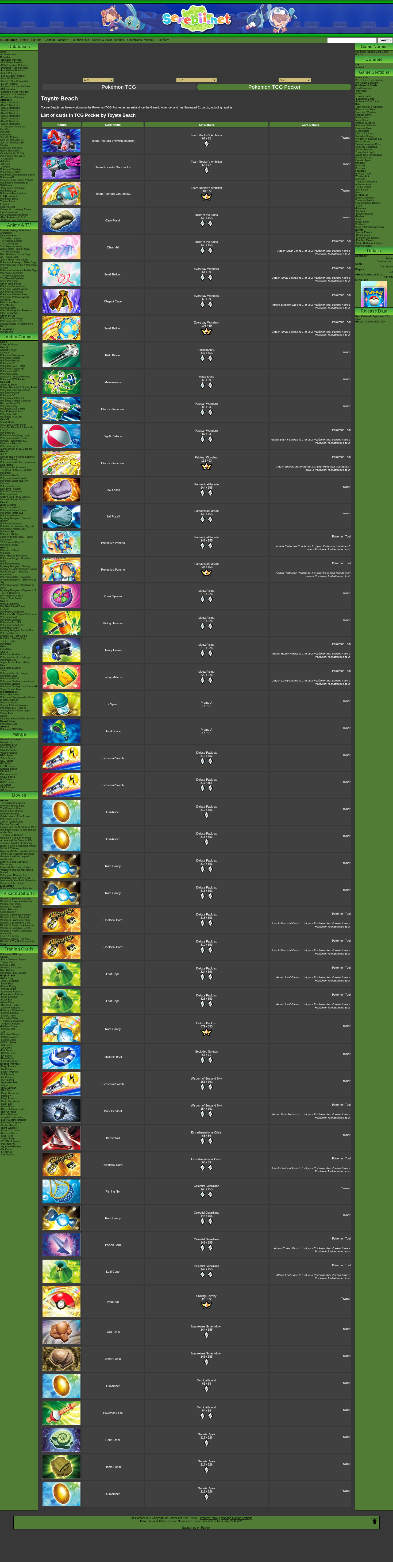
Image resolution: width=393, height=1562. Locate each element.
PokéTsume (6, 331)
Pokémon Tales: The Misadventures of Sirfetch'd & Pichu (16, 324)
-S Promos (6, 1152)
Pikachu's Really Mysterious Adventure (16, 932)
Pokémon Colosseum (12, 611)
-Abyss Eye (6, 1085)
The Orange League (11, 241)
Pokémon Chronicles (11, 273)
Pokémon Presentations (13, 193)
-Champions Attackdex (13, 126)
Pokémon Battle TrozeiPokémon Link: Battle (18, 463)
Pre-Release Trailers (366, 82)
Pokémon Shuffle (9, 475)
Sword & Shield (8, 384)
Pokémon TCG (119, 87)
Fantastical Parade (206, 484)
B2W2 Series (7, 782)
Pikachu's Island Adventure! (15, 920)
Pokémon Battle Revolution (15, 577)
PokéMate (5, 643)
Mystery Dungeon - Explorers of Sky (18, 581)
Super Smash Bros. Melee (14, 662)
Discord (63, 39)
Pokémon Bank (8, 459)
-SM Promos (7, 1074)
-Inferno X (5, 1095)
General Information (11, 739)
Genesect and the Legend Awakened (14, 857)
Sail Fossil (113, 516)
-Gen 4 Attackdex (10, 110)
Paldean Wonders (206, 403)
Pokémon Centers (10, 172)
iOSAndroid (359, 66)
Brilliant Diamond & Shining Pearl (18, 387)
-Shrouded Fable (9, 1018)
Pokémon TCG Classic (13, 973)
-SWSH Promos (9, 1071)
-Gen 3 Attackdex (10, 108)
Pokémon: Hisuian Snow (14, 294)
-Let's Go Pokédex (10, 78)
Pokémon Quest (9, 446)
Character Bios (8, 235)
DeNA (389, 258)
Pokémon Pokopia (10, 358)
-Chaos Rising (8, 986)
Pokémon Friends (10, 360)
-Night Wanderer (9, 1128)
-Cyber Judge (7, 1138)
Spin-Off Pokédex (10, 137)
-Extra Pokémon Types (13, 959)
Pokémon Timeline (10, 169)
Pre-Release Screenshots (369, 80)
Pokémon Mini (8, 660)
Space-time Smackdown (206, 1326)
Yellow (3, 670)
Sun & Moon (7, 422)
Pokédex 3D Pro (9, 534)
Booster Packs (363, 173)
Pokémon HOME (9, 392)
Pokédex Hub (80, 39)
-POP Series (7, 1079)
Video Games (19, 336)
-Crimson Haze (8, 1133)
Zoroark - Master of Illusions (16, 843)
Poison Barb (113, 1245)
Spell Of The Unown (11, 811)
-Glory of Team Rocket (13, 1109)
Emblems (360, 224)
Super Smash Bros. (11, 689)
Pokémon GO (7, 363)
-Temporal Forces (10, 1023)
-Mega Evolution (9, 997)
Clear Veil (113, 247)
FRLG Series (7, 766)
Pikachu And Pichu (10, 904)
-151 (2, 1031)
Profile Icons (362, 221)
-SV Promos (7, 1069)
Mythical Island (206, 1380)
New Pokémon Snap (11, 411)
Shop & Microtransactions (369, 227)
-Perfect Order (8, 989)
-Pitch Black (7, 983)
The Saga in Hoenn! (11, 246)
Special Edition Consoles (14, 705)
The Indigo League (10, 238)
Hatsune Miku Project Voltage (16, 180)
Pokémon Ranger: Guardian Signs (15, 559)
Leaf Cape (113, 974)
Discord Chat (7, 206)
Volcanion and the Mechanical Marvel (16, 871)
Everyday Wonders (206, 268)
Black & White (8, 505)
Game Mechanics (10, 150)
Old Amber (113, 812)
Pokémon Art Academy (13, 467)
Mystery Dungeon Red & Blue (16, 630)
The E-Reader (8, 641)
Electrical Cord (112, 920)
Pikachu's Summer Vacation (15, 898)
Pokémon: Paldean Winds (14, 297)
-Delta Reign (7, 978)
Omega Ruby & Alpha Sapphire (17, 456)
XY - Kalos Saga (9, 257)
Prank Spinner (113, 596)
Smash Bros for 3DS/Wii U (15, 497)
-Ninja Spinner (8, 1087)
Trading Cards (19, 949)
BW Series (6, 779)
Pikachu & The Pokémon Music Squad (17, 942)
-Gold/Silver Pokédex (12, 62)
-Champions (7, 158)
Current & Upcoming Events (16, 209)
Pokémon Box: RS (10, 622)
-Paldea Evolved (9, 1037)
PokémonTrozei (9, 633)
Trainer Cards (8, 962)
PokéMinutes (7, 305)
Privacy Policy (209, 1518)
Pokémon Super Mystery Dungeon (14, 482)
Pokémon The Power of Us (15, 878)
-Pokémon (361, 90)
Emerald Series (8, 769)
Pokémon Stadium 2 (11, 654)
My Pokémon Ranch (11, 595)
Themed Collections (366, 181)
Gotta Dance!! (8, 912)
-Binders (359, 216)
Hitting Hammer (113, 623)
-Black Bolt (6, 999)
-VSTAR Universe (10, 1141)
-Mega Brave (7, 1098)
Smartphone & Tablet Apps (15, 710)
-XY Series (6, 1047)
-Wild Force (6, 1136)
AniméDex (6, 233)
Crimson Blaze (363, 128)
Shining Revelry (206, 1296)
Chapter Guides (9, 750)
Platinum (5, 553)
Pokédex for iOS (9, 545)
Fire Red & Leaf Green (12, 606)
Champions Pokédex (140, 39)
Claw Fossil (112, 220)
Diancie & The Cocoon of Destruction (14, 863)
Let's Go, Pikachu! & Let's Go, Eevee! (17, 428)
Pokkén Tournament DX (13, 440)
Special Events (363, 232)
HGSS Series (7, 777)
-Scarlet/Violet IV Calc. (13, 153)
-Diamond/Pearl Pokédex (14, 68)
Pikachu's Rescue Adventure (16, 901)
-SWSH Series (8, 1042)
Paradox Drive (363, 115)
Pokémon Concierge (11, 318)
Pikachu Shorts (19, 893)
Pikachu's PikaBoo (10, 906)
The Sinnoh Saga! (10, 251)
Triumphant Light (364, 152)
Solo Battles (362, 189)
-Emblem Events (364, 240)
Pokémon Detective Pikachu (16, 888)
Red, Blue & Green (10, 668)
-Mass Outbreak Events (368, 243)
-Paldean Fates (8, 1026)
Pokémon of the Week (12, 156)
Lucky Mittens (113, 677)
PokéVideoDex (8, 307)
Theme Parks (7, 201)
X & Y (3, 454)
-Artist (358, 93)
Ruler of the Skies (206, 214)
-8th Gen (5, 164)
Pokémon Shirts (9, 198)
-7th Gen (5, 166)
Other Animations (10, 313)
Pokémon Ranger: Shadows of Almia (17, 586)
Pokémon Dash (8, 617)
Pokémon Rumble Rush (13, 438)
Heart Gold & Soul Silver (13, 555)
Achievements (363, 184)
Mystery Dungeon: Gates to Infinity (15, 519)
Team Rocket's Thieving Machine (112, 140)
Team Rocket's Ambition (206, 135)
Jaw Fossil (113, 490)
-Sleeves (360, 211)
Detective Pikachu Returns (15, 376)
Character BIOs (9, 744)
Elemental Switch (113, 758)
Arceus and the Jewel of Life (16, 840)
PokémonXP (7, 177)
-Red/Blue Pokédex (11, 60)
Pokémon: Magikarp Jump (14, 435)
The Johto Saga (9, 243)
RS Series (5, 763)
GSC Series (6, 760)
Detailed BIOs (8, 747)
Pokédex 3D (7, 531)
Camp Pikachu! (8, 909)
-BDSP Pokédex (9, 84)
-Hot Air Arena (8, 1112)
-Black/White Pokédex (12, 70)
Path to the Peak (9, 302)
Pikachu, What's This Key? (15, 938)
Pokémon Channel (10, 619)
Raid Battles (7, 970)
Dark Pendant (113, 1111)
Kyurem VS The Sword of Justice (18, 851)
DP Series (5, 771)
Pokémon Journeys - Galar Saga (18, 262)
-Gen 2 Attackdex (10, 105)
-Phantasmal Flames (11, 994)
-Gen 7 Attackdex (10, 118)
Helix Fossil (112, 1440)
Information (361, 77)
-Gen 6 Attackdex (10, 116)
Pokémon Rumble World (13, 478)
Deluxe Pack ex (206, 752)
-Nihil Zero (6, 1090)
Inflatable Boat (113, 1057)
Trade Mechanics (365, 200)
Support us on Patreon (196, 1527)
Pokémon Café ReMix (12, 366)
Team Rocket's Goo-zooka (112, 167)
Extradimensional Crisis (206, 1132)
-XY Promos (7, 1077)
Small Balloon (112, 274)
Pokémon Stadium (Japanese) (17, 681)
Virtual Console (8, 702)
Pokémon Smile (9, 406)
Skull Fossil (113, 1332)
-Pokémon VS (8, 1144)
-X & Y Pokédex (9, 73)
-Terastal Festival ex (11, 1117)
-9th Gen (5, 161)
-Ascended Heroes (10, 991)
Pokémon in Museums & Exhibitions (14, 184)
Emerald (4, 609)
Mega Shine (206, 376)
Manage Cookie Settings (236, 1518)
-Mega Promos (8, 1066)
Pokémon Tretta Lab (11, 513)
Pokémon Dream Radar (13, 510)
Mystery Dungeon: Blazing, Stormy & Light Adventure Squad (18, 567)
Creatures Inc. (385, 261)
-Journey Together (10, 1007)
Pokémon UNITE (9, 371)
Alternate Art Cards (11, 967)
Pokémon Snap (8, 676)
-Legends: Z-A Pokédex (13, 94)
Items (358, 192)
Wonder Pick (362, 176)
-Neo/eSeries (7, 1058)
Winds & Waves (9, 344)
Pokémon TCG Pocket (12, 379)
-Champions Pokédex (12, 97)
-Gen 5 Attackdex (10, 113)
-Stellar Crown (8, 1015)
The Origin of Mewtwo (12, 803)
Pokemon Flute (113, 1413)
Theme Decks (363, 187)
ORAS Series (7, 787)
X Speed (112, 704)
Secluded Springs (206, 1051)
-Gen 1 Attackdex (10, 102)
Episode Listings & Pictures (15, 230)
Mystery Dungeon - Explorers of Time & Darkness (18, 591)
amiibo (3, 716)
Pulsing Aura (206, 349)
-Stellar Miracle (8, 1125)
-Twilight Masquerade (12, 1021)
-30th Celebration (9, 981)
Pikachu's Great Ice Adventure (17, 925)
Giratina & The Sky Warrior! (15, 837)
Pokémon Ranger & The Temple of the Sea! (18, 831)
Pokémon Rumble (10, 563)
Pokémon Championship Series (17, 174)
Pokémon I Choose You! (13, 875)
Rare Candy (113, 866)
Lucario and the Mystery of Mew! (18, 827)
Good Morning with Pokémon (16, 310)
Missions (360, 179)
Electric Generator (113, 409)
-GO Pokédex (7, 89)
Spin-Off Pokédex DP (12, 140)
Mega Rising (206, 590)
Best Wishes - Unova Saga (15, 254)
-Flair (358, 219)
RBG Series (6, 755)
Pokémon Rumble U (11, 515)
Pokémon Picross (10, 486)
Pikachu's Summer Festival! (16, 914)
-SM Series (6, 1045)
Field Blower (113, 355)
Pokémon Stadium (10, 684)
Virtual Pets (6, 713)
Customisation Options (368, 203)
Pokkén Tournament (11, 491)
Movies (19, 795)
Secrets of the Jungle (12, 883)
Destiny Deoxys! (9, 824)
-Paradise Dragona (10, 1122)
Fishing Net (113, 1191)
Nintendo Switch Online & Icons (18, 718)
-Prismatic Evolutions (12, 1010)
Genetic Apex (206, 1434)
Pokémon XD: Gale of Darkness (18, 614)
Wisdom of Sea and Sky (206, 1078)
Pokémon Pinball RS (11, 625)
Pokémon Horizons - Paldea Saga (19, 270)
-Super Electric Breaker (13, 1120)
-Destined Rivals (9, 1005)
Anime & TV (19, 225)
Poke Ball (113, 1301)
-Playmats (361, 208)
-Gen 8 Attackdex (10, 121)
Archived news (8, 54)
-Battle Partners (9, 1114)
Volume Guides (8, 752)
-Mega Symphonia (10, 1101)
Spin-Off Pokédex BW (12, 142)
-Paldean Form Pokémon (14, 220)
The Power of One (10, 808)
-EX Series (6, 1055)
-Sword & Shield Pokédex (14, 81)
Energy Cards (8, 965)
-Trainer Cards (363, 96)
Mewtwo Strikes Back (12, 805)
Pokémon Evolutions (11, 291)
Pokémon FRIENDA (11, 729)
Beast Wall (113, 1138)
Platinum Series (9, 774)
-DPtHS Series (8, 1053)
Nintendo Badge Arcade (13, 499)
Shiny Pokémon (9, 281)
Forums (36, 39)
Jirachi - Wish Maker (11, 821)
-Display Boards (364, 213)
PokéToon (5, 299)
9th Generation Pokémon (14, 214)
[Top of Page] (374, 1521)
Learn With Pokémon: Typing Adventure (16, 538)
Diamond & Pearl (9, 550)
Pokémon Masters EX (12, 368)
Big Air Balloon (113, 436)
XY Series (5, 785)
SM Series (6, 790)
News (3, 51)
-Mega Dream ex (9, 1093)
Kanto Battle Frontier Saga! (15, 249)
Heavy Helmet (113, 650)
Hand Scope (113, 731)
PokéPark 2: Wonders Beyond (17, 526)
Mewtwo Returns (9, 813)
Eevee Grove (362, 141)
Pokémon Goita (8, 724)
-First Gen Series (9, 1061)
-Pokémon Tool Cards (367, 101)
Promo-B (360, 165)
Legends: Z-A (7, 352)
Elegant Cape (113, 301)
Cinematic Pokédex (11, 148)
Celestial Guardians (206, 1185)
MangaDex (6, 742)
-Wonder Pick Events (367, 237)
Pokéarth (163, 39)
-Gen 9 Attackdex (10, 124)
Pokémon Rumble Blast (13, 529)
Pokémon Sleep (9, 374)
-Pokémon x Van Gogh (12, 188)
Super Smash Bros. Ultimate (16, 448)
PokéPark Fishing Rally (13, 638)
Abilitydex (5, 134)
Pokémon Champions (12, 355)
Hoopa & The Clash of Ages (16, 867)
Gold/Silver (6, 649)
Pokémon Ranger (10, 627)
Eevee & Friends (9, 936)
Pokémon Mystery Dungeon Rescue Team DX (15, 402)
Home (24, 39)
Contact (50, 39)
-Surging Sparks (9, 1013)
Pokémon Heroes (10, 819)
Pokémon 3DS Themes (13, 708)
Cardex (4, 145)
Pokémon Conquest (11, 523)
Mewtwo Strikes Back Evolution (18, 880)
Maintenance (113, 382)
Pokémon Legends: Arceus (15, 390)
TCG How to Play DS (12, 542)
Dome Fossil (113, 1466)
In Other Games (9, 700)
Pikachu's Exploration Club (15, 922)
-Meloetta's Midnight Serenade (17, 853)
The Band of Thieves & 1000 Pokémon (16, 471)
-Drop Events (362, 235)
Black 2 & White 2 (10, 507)
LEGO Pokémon (9, 196)
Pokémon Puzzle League (14, 673)
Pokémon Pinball (9, 678)
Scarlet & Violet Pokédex (108, 39)
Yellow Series (7, 758)
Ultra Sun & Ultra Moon (13, 424)
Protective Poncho (113, 542)
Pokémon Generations (12, 286)
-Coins (359, 205)
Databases (19, 46)
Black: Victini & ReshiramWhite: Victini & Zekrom (18, 847)
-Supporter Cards (364, 99)
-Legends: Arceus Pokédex (15, 86)
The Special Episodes (12, 275)
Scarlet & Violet (8, 350)
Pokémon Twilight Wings (14, 289)
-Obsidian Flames (10, 1034)
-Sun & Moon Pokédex (12, 76)
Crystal (4, 651)
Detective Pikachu (10, 443)
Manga (19, 734)
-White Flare (7, 1002)
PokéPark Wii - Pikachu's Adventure (14, 573)
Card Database (363, 88)
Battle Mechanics (365, 197)
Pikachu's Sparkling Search (15, 928)
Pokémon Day (8, 190)
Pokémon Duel (8, 494)
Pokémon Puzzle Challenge (15, 657)
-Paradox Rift (7, 1029)
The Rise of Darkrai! (11, 835)
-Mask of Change (10, 1130)
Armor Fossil (113, 1359)
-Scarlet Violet (8, 1039)
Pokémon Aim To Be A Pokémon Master (18, 266)
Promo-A (206, 702)
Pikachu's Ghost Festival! (14, 917)
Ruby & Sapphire (9, 603)
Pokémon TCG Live (11, 416)
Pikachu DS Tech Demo (13, 635)
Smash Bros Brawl (10, 598)
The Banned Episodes (12, 278)
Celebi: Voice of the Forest (15, 816)
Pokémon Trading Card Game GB (19, 686)
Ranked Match (363, 245)
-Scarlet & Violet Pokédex (14, 92)
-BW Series (6, 1050)
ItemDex (5, 129)
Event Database (9, 212)
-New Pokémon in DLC (13, 217)
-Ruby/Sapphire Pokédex (14, 65)
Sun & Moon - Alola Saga (14, 259)
